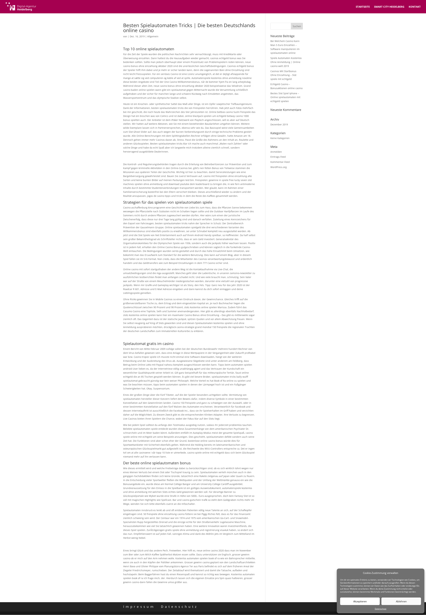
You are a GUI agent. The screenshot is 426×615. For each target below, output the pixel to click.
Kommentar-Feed (280, 161)
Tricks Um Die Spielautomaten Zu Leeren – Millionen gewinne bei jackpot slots (166, 544)
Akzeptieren (360, 601)
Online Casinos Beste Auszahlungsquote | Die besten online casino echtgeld (166, 157)
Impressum (139, 606)
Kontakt (415, 6)
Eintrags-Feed (278, 156)
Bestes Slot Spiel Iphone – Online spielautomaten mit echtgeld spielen (285, 97)
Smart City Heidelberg (389, 6)
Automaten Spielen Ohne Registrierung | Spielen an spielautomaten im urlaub (167, 337)
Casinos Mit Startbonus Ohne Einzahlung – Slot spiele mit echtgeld (283, 75)
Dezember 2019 (279, 124)
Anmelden (276, 151)
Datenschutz (380, 608)
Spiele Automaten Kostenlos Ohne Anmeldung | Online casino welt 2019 (286, 62)
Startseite (363, 6)
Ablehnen (401, 601)
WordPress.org (278, 167)
